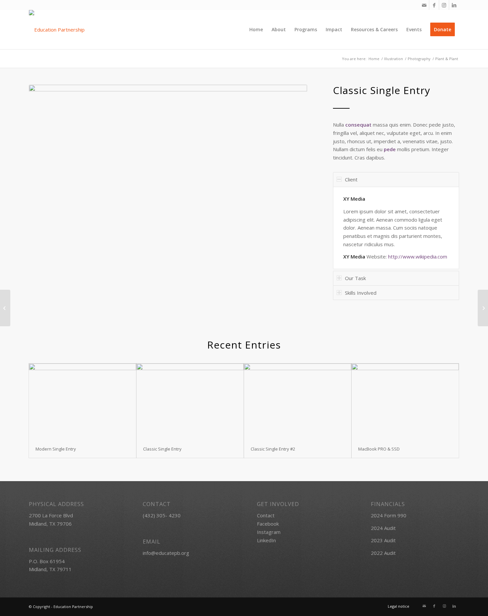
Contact (266, 515)
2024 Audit (383, 528)
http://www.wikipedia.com (417, 256)
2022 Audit (383, 553)
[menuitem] (256, 29)
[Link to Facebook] (434, 5)
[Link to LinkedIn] (454, 5)
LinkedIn (266, 540)
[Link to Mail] (424, 5)
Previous (44, 184)
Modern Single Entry (56, 449)
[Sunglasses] (5, 308)
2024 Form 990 (388, 515)
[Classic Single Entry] (190, 401)
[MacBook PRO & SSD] (405, 401)
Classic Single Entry (162, 449)
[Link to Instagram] (444, 5)
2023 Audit (383, 540)
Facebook (268, 523)
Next (292, 184)
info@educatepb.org (166, 553)
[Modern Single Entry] (82, 401)
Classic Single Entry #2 (273, 449)
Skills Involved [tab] (360, 292)
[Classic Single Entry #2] (297, 401)
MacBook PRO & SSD (379, 449)
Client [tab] (351, 179)
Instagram (269, 532)
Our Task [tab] (355, 278)
